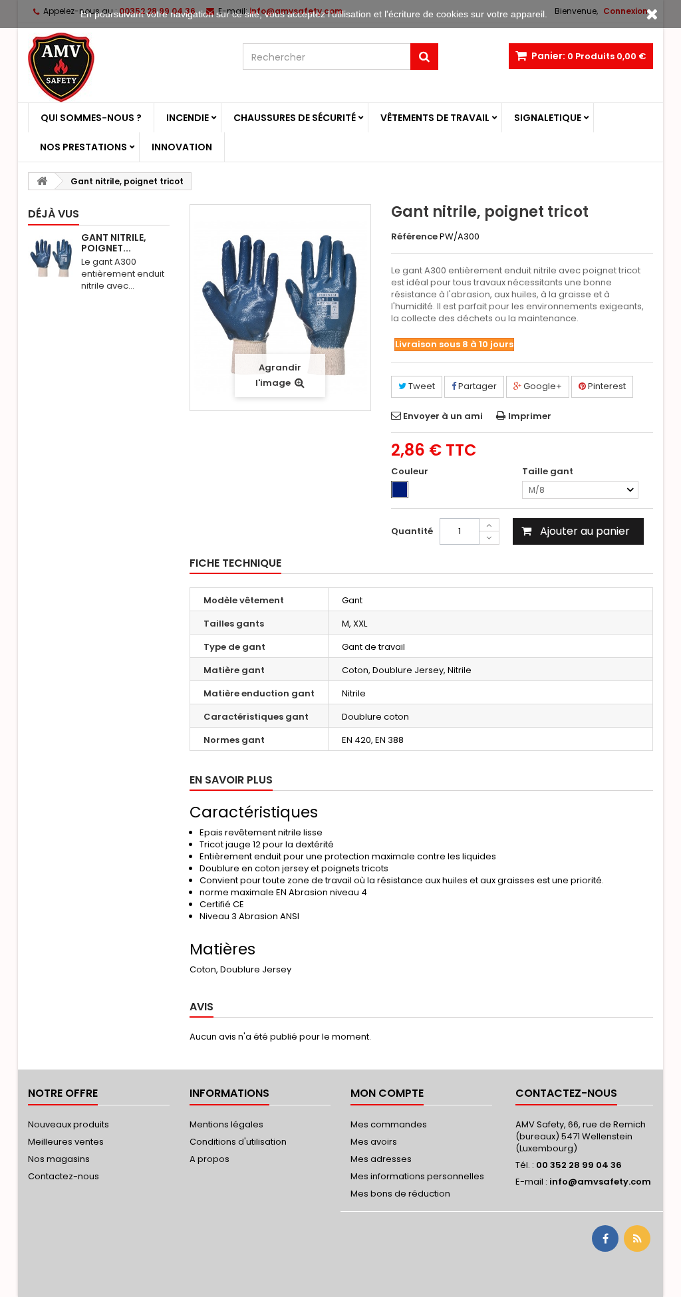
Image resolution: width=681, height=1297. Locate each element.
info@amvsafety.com (600, 1181)
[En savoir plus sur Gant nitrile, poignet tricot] (51, 258)
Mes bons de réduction (400, 1193)
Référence (414, 237)
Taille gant (548, 472)
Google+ (541, 386)
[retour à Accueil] (42, 181)
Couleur (410, 472)
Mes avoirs (373, 1141)
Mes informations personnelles (417, 1176)
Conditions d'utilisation (238, 1141)
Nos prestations (83, 147)
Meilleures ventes (66, 1141)
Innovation (182, 147)
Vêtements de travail (434, 117)
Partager (476, 386)
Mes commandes (388, 1124)
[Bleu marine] (399, 489)
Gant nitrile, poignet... (113, 243)
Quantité (412, 531)
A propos (209, 1159)
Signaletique (547, 117)
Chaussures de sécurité (294, 117)
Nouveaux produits (68, 1124)
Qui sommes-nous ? (91, 117)
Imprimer (529, 416)
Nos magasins (59, 1159)
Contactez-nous (63, 1176)
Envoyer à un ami (443, 416)
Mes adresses (381, 1159)
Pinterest (606, 386)
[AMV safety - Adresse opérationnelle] (125, 67)
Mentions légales (226, 1124)
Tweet (420, 386)
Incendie (187, 117)
